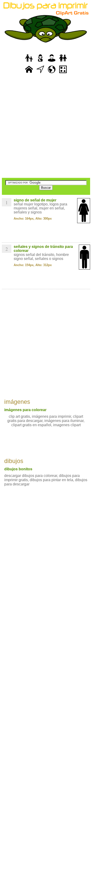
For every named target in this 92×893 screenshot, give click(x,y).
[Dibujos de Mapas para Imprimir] (51, 73)
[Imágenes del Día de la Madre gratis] (40, 62)
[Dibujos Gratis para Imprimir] (29, 73)
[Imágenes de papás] (51, 62)
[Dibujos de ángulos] (40, 73)
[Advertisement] (46, 126)
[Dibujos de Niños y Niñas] (63, 62)
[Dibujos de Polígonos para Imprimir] (63, 73)
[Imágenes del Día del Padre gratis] (29, 62)
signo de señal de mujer (35, 200)
